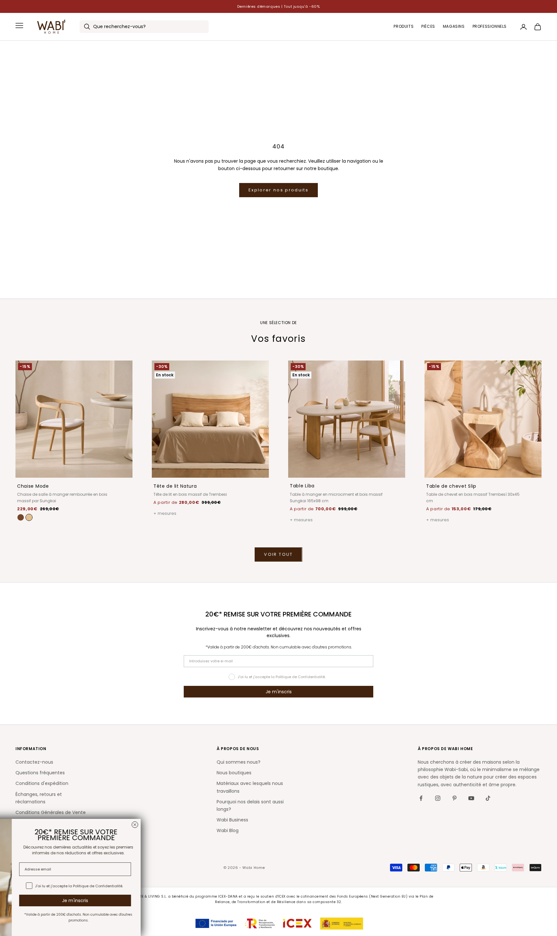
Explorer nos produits (278, 190)
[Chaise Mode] (29, 517)
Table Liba (302, 486)
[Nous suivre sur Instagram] (438, 798)
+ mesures (164, 513)
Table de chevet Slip (451, 486)
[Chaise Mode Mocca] (20, 517)
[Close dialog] (187, 824)
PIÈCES (428, 26)
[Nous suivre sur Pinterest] (454, 798)
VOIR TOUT (278, 554)
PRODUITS (404, 26)
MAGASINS (454, 26)
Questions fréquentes (40, 772)
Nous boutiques (234, 772)
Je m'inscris (279, 691)
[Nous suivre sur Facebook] (421, 798)
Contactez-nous (34, 762)
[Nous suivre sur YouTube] (471, 798)
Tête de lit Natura (175, 486)
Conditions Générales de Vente (50, 812)
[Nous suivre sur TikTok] (488, 798)
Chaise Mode (33, 486)
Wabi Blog (228, 830)
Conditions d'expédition (41, 783)
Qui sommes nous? (238, 762)
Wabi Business (232, 820)
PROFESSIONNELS (490, 26)
